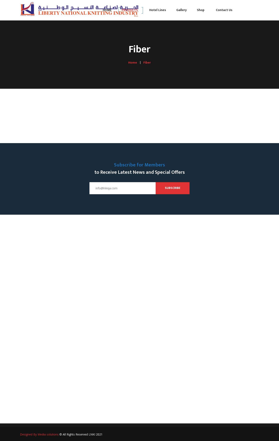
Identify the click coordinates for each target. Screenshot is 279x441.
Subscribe (172, 188)
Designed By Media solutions (39, 434)
